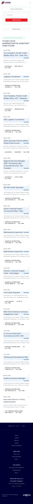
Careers (17, 443)
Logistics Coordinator (12, 77)
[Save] (29, 50)
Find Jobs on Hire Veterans (16, 467)
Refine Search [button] (16, 29)
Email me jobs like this (16, 9)
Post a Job (16, 454)
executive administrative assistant (13, 37)
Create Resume (16, 470)
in (16, 426)
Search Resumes (16, 456)
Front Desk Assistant (12, 293)
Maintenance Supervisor (13, 232)
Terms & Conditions (16, 445)
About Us (16, 440)
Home (16, 435)
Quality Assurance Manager (14, 378)
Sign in (16, 459)
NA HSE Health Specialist (13, 187)
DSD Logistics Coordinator (14, 119)
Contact (16, 438)
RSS (24, 426)
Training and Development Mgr (16, 357)
